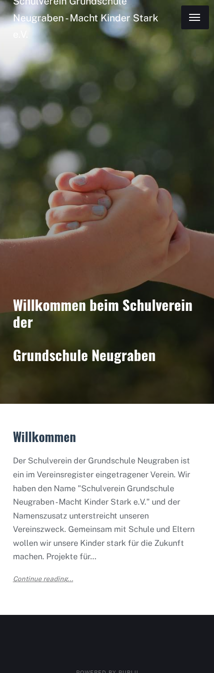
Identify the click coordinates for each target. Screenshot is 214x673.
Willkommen (44, 437)
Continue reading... (43, 579)
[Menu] (195, 17)
